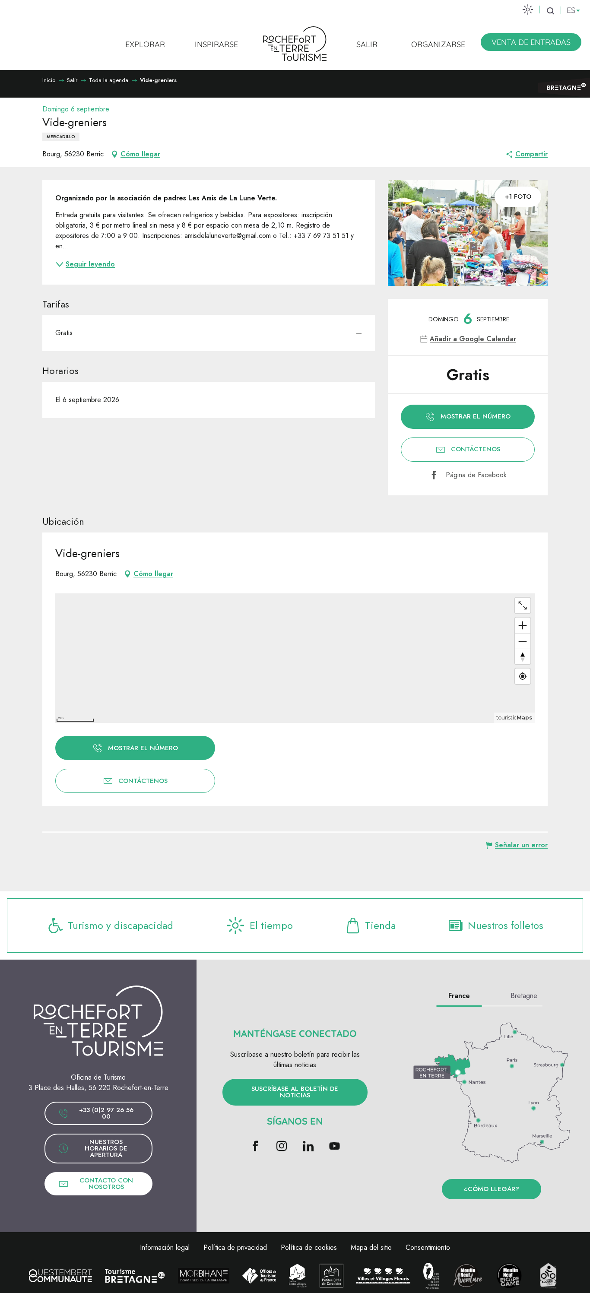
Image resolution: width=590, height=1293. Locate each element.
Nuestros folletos (505, 925)
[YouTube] (334, 1146)
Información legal (165, 1247)
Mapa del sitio (371, 1247)
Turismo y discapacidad (120, 925)
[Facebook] (255, 1146)
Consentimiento (428, 1247)
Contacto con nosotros (106, 1184)
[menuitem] (145, 44)
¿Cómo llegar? (491, 1189)
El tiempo (271, 925)
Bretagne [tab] (524, 996)
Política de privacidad (235, 1247)
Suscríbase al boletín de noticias (294, 1092)
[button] (550, 10)
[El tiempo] (527, 9)
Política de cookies (309, 1247)
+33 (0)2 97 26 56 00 (106, 1113)
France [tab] (459, 996)
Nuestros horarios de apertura (106, 1148)
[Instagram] (282, 1146)
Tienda (380, 925)
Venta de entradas (531, 42)
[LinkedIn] (308, 1146)
